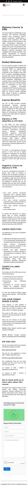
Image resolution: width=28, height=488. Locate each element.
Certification (10, 15)
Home (4, 15)
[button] (23, 4)
